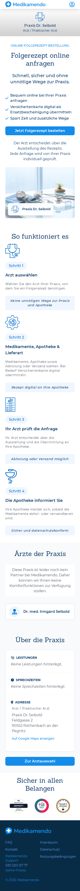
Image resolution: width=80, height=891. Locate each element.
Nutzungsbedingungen (57, 857)
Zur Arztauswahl (40, 761)
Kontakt (11, 849)
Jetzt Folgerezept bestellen (40, 131)
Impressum (49, 842)
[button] (40, 612)
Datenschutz (50, 849)
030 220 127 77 (16, 865)
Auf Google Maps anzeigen (33, 739)
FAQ (8, 842)
